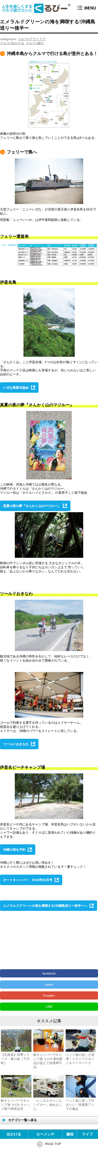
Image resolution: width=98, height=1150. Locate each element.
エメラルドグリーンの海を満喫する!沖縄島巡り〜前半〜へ (45, 905)
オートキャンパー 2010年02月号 (27, 880)
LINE (49, 1006)
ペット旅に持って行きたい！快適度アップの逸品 (80, 1105)
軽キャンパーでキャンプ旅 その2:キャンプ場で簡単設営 (15, 1105)
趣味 (70, 1134)
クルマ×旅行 (35, 43)
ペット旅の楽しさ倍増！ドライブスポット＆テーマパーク (80, 1059)
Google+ (49, 995)
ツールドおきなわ (16, 744)
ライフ (87, 1134)
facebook (49, 973)
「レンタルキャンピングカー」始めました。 (47, 1105)
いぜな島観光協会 (16, 387)
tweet (49, 984)
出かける (14, 1134)
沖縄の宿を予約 (14, 849)
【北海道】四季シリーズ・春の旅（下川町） (15, 1059)
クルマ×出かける (12, 43)
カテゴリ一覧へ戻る (22, 1120)
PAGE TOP (53, 1144)
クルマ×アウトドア (31, 39)
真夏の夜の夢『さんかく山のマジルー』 (32, 506)
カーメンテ (45, 1134)
